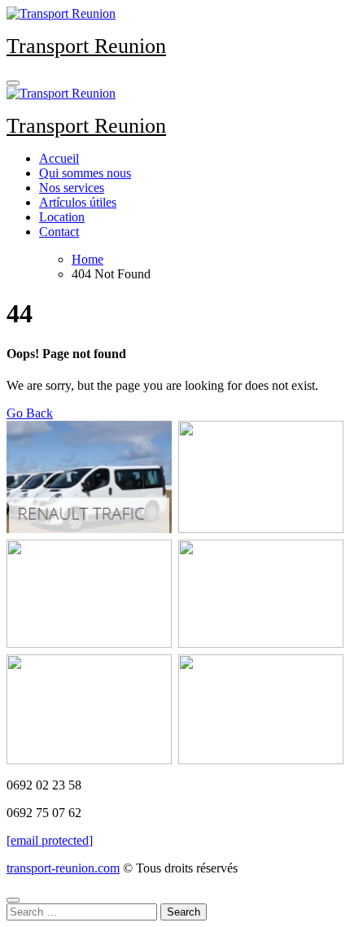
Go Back (30, 413)
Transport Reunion (86, 46)
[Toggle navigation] (13, 83)
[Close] (13, 900)
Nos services (71, 188)
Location (62, 217)
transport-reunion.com (63, 868)
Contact (59, 231)
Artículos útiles (77, 202)
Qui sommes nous (85, 173)
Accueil (59, 158)
